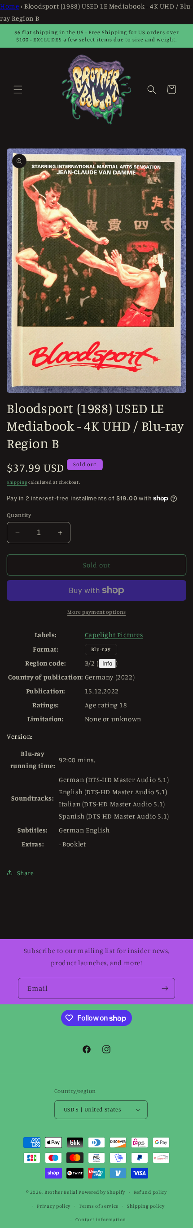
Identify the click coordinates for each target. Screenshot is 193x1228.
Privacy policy (53, 1206)
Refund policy (150, 1192)
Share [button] (25, 873)
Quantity (19, 514)
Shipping (17, 482)
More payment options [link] (96, 611)
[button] (18, 89)
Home (9, 6)
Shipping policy (146, 1206)
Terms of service (98, 1206)
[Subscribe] (165, 988)
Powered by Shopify (102, 1192)
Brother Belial (61, 1192)
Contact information (100, 1219)
